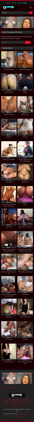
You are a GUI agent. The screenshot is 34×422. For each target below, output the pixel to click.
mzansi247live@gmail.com (24, 413)
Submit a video (17, 405)
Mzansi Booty (23, 402)
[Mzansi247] (14, 8)
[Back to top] (29, 417)
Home (8, 400)
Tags (15, 402)
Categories (18, 400)
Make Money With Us (8, 387)
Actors (7, 402)
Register (25, 2)
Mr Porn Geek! (25, 403)
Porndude (26, 400)
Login (19, 2)
